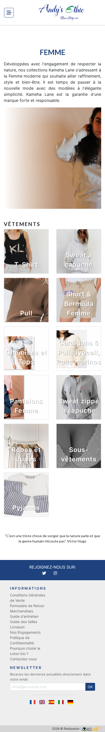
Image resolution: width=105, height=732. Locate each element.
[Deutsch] (71, 702)
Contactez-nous (23, 659)
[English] (43, 702)
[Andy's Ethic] (61, 12)
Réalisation (72, 728)
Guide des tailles (23, 622)
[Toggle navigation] (9, 12)
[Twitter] (44, 573)
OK (90, 687)
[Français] (34, 702)
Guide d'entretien (24, 616)
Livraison (17, 627)
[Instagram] (55, 573)
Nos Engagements (25, 632)
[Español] (53, 702)
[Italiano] (62, 702)
